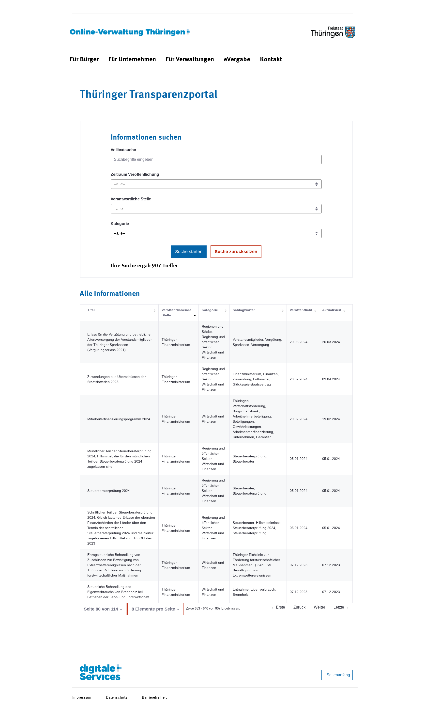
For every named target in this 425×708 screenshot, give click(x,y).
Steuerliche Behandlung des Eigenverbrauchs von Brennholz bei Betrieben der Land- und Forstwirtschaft (118, 592)
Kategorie (120, 224)
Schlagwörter (244, 310)
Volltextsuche (123, 150)
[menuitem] (84, 59)
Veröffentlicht (301, 310)
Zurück (299, 607)
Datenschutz (116, 698)
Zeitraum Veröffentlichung (135, 174)
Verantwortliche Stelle (131, 199)
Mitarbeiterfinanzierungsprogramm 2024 (118, 419)
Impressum (81, 698)
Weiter (319, 607)
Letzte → (341, 607)
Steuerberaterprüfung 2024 (108, 491)
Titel (91, 310)
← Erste (278, 607)
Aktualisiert (331, 310)
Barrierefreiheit (154, 698)
